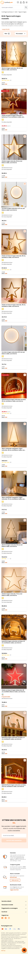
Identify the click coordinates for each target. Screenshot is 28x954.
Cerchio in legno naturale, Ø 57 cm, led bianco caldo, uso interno (13, 353)
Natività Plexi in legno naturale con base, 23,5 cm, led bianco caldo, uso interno (14, 785)
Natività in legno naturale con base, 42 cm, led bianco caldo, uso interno (13, 642)
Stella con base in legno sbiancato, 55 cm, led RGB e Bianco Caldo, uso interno (13, 691)
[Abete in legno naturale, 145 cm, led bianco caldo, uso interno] (14, 54)
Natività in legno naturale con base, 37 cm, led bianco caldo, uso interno (13, 738)
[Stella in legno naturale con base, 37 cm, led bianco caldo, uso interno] (14, 101)
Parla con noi (15, 880)
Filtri (6, 33)
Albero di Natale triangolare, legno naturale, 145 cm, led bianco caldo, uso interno (13, 449)
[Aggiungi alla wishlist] (25, 43)
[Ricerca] (26, 7)
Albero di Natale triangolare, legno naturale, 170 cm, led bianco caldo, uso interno (13, 498)
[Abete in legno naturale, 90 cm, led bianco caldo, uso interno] (14, 531)
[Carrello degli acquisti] (24, 2)
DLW (6, 84)
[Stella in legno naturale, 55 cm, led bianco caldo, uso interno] (14, 147)
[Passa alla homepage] (6, 2)
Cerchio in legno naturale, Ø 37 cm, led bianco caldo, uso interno (13, 209)
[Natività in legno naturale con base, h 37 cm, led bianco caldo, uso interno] (14, 723)
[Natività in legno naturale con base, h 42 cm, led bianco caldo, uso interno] (14, 627)
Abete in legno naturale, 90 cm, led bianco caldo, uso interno (12, 545)
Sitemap (3, 950)
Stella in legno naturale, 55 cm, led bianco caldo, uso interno (12, 161)
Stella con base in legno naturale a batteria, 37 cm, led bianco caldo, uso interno (13, 116)
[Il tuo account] (21, 2)
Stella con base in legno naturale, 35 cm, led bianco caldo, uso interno (14, 305)
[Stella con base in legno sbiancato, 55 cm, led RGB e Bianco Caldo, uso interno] (14, 676)
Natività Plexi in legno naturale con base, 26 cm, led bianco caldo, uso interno (14, 400)
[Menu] (27, 2)
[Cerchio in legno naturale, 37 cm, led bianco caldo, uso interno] (14, 194)
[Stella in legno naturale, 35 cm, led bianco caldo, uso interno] (14, 291)
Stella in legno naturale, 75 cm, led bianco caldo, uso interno (12, 594)
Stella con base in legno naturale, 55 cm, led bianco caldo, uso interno (14, 256)
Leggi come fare (14, 890)
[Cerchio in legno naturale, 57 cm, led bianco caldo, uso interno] (14, 338)
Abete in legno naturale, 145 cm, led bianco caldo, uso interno (12, 69)
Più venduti (19, 33)
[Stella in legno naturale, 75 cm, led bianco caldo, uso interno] (14, 580)
